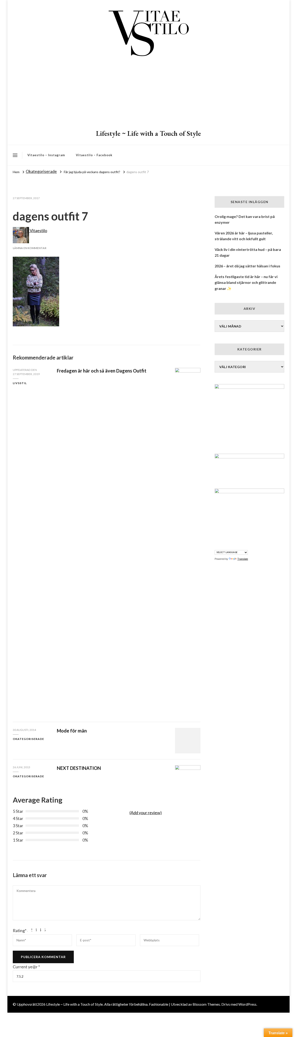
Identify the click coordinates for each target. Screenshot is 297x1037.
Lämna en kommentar (29, 248)
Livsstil (20, 383)
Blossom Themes (206, 1004)
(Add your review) (145, 812)
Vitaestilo (38, 230)
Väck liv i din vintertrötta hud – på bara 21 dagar (248, 252)
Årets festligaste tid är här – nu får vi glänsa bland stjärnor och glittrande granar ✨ (246, 282)
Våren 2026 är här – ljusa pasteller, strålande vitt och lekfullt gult (244, 236)
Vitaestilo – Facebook (94, 155)
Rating (19, 930)
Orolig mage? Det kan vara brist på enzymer (245, 219)
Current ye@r (26, 966)
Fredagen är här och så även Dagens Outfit (101, 370)
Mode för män (72, 730)
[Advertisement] (148, 94)
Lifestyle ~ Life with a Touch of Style (148, 133)
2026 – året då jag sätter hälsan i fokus (247, 266)
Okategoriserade (41, 171)
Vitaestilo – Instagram (46, 155)
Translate (242, 558)
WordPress (247, 1004)
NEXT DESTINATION (79, 768)
